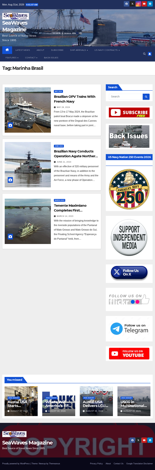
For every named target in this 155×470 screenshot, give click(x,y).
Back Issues (51, 57)
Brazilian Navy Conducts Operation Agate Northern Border (75, 156)
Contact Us (119, 463)
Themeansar (54, 463)
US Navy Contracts (106, 50)
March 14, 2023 (65, 216)
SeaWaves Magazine (27, 442)
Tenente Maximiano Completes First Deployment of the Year (73, 210)
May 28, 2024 (63, 107)
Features (11, 57)
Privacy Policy (96, 463)
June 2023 (59, 146)
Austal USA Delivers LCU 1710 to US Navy (96, 406)
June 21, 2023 (64, 162)
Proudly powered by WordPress (16, 463)
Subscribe (57, 50)
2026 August (13, 398)
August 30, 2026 (19, 411)
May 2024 (58, 91)
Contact (30, 57)
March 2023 (59, 200)
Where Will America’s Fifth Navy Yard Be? (58, 406)
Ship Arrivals (78, 50)
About (40, 50)
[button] (144, 54)
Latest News (22, 50)
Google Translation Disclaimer (139, 463)
